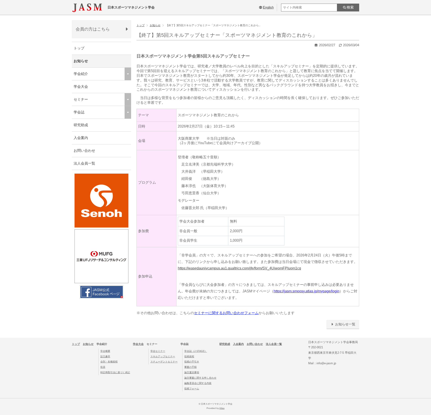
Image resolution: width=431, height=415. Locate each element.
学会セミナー (157, 351)
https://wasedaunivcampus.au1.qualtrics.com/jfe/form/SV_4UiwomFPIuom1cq (239, 268)
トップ (79, 48)
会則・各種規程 (109, 361)
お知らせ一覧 (344, 324)
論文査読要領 (191, 372)
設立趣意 (105, 356)
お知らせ (81, 61)
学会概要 (105, 351)
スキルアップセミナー (162, 356)
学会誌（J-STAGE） (195, 351)
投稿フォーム (191, 388)
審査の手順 (190, 367)
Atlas (221, 408)
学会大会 (81, 86)
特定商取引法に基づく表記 (115, 372)
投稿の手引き (191, 361)
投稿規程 (189, 356)
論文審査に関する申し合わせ (200, 377)
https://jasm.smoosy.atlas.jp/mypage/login (306, 291)
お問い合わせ (84, 150)
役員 (102, 367)
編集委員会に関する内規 (197, 383)
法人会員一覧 (84, 163)
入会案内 (81, 138)
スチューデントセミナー (164, 361)
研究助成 (81, 125)
